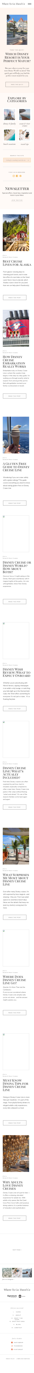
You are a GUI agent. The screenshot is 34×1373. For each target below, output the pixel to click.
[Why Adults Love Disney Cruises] (16, 1153)
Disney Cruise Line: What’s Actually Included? (14, 772)
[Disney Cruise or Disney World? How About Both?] (16, 533)
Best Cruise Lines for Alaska (17, 262)
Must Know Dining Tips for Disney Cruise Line (15, 1085)
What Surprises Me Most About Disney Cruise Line (16, 879)
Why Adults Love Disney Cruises (13, 1185)
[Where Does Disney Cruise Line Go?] (16, 948)
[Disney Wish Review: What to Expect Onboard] (16, 640)
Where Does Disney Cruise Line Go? (14, 979)
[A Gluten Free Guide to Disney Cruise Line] (16, 435)
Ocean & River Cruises (10, 257)
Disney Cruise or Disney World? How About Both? (17, 567)
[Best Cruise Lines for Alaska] (16, 232)
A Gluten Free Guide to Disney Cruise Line (16, 466)
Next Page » (17, 1249)
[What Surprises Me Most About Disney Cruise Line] (16, 846)
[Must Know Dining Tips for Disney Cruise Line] (16, 1051)
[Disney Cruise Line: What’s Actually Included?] (16, 739)
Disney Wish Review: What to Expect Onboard (16, 672)
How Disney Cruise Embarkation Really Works (14, 361)
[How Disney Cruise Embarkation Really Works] (16, 328)
